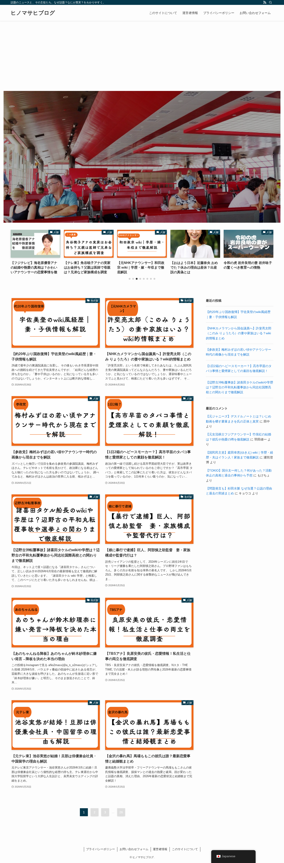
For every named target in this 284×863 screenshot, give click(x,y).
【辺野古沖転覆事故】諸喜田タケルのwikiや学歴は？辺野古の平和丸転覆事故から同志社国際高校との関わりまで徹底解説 (239, 387)
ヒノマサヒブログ (33, 13)
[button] (129, 279)
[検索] (270, 2)
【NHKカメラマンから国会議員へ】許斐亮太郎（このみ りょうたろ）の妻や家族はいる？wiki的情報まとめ (238, 333)
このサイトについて (185, 849)
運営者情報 (160, 849)
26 (121, 812)
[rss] (265, 2)
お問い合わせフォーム (134, 849)
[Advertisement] (142, 54)
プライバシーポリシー (100, 849)
